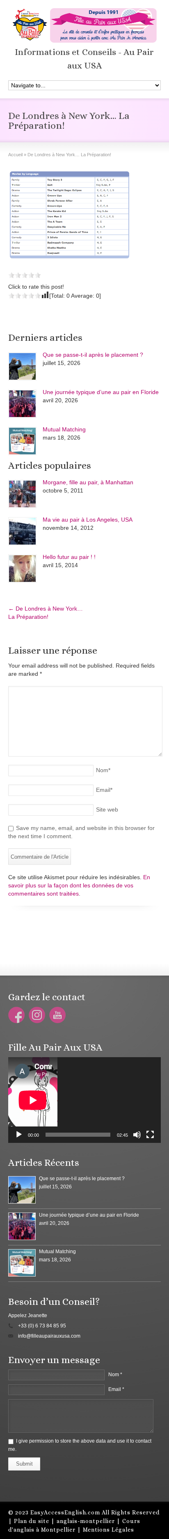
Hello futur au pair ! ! (69, 557)
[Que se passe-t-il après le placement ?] (22, 366)
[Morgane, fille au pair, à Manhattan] (22, 494)
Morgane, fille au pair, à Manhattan (88, 482)
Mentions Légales (108, 1529)
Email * (116, 1389)
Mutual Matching (64, 429)
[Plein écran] (150, 1135)
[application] (84, 1100)
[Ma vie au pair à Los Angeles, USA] (22, 531)
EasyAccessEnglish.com (65, 1512)
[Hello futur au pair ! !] (22, 568)
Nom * (115, 1374)
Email (104, 790)
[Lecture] (19, 1135)
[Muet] (137, 1135)
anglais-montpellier (86, 1521)
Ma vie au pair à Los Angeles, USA (87, 519)
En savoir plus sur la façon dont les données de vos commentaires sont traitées (79, 885)
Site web (107, 809)
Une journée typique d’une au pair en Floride (101, 392)
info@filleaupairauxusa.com (49, 1336)
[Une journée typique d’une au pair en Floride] (22, 404)
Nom (103, 770)
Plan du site (31, 1521)
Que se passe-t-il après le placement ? (93, 354)
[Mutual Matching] (22, 441)
